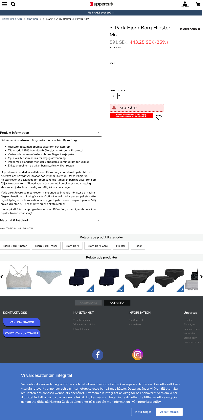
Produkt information (14, 133)
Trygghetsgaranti (82, 320)
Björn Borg (72, 246)
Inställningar (143, 411)
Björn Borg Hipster (15, 246)
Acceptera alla (169, 411)
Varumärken (190, 333)
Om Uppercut (136, 320)
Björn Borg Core (98, 246)
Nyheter (188, 320)
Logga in (185, 6)
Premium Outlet (192, 329)
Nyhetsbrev (135, 324)
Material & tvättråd (14, 220)
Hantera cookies (192, 342)
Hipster (120, 246)
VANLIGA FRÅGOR (22, 322)
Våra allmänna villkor (84, 324)
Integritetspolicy (82, 329)
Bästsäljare (189, 324)
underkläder (12, 19)
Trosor (138, 246)
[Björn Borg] (190, 33)
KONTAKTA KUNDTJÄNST (21, 333)
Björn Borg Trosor (46, 246)
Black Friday (190, 337)
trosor (32, 19)
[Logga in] (185, 4)
